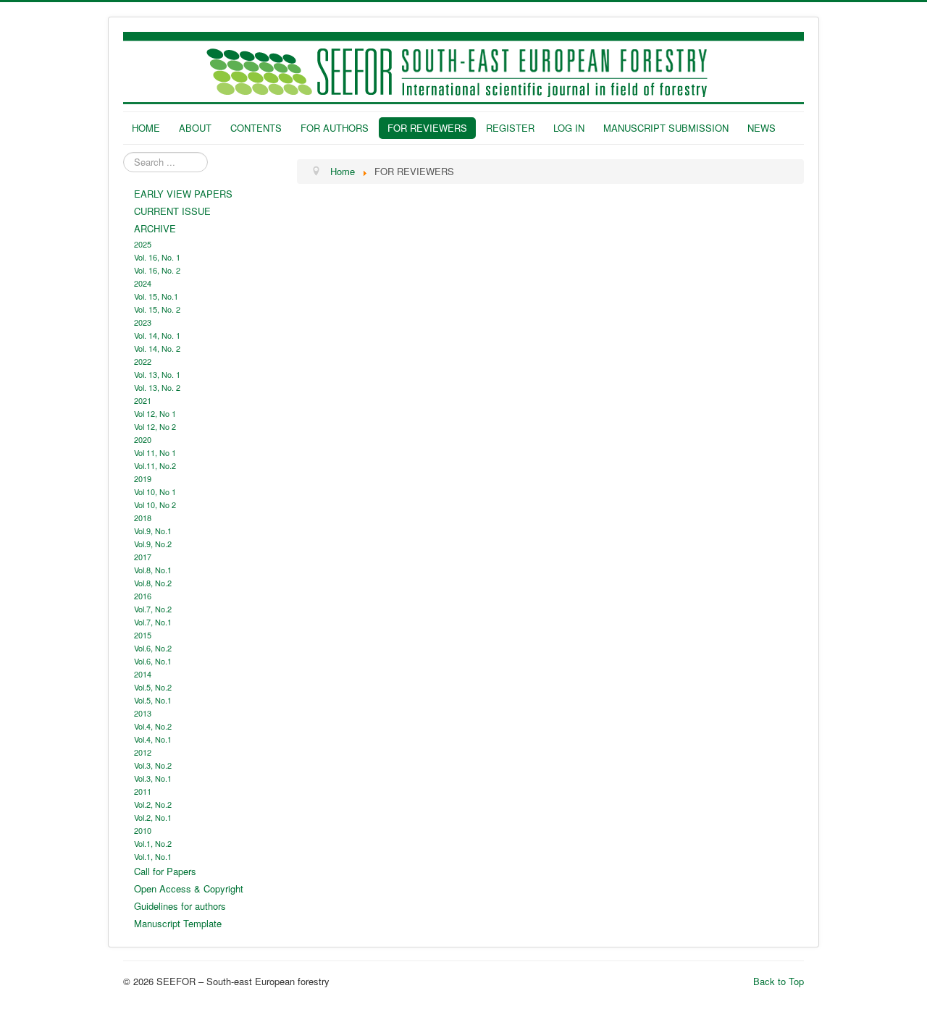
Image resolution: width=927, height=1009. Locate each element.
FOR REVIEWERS (427, 128)
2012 (142, 752)
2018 (142, 517)
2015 (142, 635)
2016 (142, 595)
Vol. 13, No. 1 (157, 374)
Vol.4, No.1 (153, 739)
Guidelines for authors (180, 906)
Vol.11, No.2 (155, 465)
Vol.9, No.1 (153, 530)
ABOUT (195, 128)
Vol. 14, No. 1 (157, 335)
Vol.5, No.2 (153, 687)
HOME (146, 128)
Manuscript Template (178, 923)
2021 (142, 400)
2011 (142, 791)
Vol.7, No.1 (153, 622)
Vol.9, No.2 (153, 543)
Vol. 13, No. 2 (157, 387)
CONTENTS (256, 128)
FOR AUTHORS (335, 128)
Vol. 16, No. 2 (157, 270)
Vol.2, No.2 (153, 804)
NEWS (761, 128)
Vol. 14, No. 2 (157, 348)
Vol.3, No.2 (153, 765)
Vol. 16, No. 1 (157, 257)
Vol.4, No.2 (153, 726)
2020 (142, 439)
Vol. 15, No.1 (156, 296)
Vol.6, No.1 (153, 661)
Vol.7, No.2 (153, 609)
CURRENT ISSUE (172, 211)
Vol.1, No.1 (153, 856)
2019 (142, 478)
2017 (142, 556)
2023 (142, 322)
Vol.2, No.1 (153, 817)
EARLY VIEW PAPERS (183, 193)
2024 (142, 283)
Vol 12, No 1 (155, 413)
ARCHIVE (155, 228)
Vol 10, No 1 (155, 491)
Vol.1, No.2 (153, 843)
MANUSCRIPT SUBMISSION (666, 128)
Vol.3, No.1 (153, 778)
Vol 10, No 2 (155, 504)
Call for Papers (165, 871)
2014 (142, 674)
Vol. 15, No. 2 (157, 309)
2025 (142, 244)
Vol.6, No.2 (153, 648)
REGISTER (510, 128)
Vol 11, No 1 (155, 452)
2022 (142, 361)
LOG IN (568, 128)
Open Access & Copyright (188, 888)
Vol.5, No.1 (153, 700)
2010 (142, 830)
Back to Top (778, 981)
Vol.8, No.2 (153, 582)
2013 (142, 713)
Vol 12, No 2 (155, 426)
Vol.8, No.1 (153, 569)
